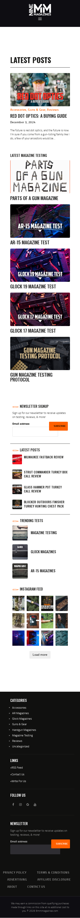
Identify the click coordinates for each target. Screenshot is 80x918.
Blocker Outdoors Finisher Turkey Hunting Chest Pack (44, 504)
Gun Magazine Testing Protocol (31, 377)
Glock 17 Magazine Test (33, 330)
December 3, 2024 (23, 122)
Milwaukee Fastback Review (43, 457)
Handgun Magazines (24, 730)
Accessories (18, 110)
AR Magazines (20, 713)
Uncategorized (20, 746)
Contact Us (18, 774)
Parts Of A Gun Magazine (34, 198)
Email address (20, 424)
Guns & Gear (36, 110)
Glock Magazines (22, 718)
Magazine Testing (22, 735)
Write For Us (19, 781)
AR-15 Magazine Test (29, 242)
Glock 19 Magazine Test (33, 286)
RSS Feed (17, 767)
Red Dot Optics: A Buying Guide (38, 116)
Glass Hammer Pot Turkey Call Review (43, 489)
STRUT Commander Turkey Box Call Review (45, 474)
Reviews (53, 110)
